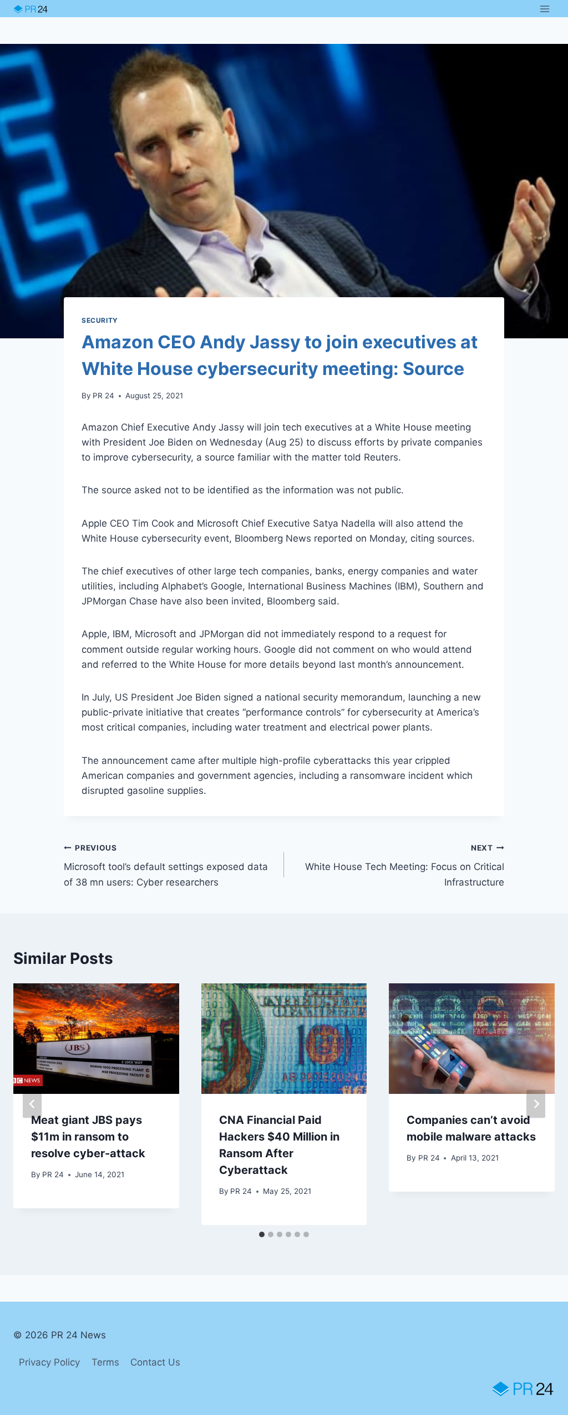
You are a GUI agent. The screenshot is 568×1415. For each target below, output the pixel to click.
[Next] (535, 1104)
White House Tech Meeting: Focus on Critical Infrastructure (404, 865)
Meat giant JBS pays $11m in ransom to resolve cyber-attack (88, 1136)
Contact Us (155, 1362)
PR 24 (103, 395)
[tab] (262, 1234)
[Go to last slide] (32, 1104)
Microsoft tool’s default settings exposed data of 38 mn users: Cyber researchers (166, 865)
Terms (105, 1362)
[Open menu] (544, 8)
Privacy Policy (49, 1362)
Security (100, 320)
